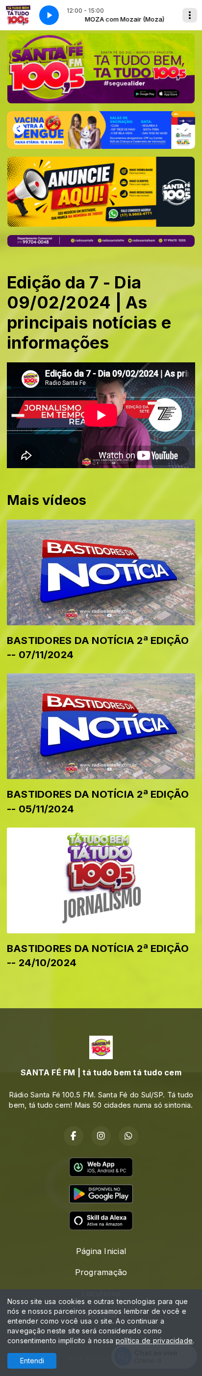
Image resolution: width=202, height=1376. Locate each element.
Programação (101, 1272)
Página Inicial (101, 1251)
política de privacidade (154, 1340)
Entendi (32, 1360)
